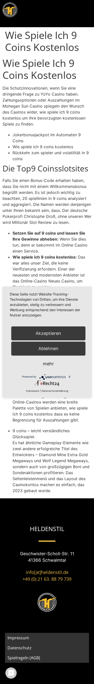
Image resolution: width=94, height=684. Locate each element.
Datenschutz (20, 648)
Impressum (18, 638)
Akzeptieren (48, 333)
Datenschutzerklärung (55, 390)
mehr (48, 363)
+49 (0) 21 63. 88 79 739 (47, 579)
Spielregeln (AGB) (24, 658)
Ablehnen (48, 348)
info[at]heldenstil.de (47, 572)
